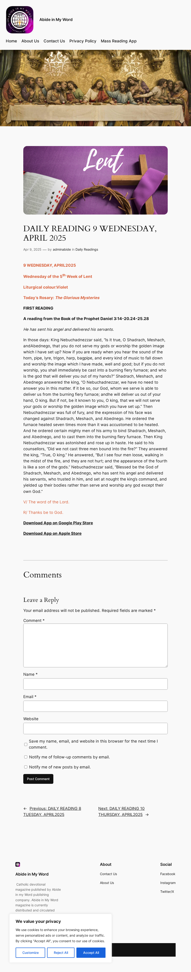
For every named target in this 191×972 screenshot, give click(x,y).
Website (30, 718)
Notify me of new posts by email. (60, 767)
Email (30, 696)
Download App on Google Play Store (58, 523)
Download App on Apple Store (52, 533)
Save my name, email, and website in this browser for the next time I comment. (93, 744)
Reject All (61, 953)
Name (30, 674)
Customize (30, 953)
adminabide (62, 249)
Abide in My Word (56, 19)
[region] (60, 938)
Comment (34, 620)
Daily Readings (86, 249)
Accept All (91, 953)
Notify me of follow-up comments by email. (69, 757)
